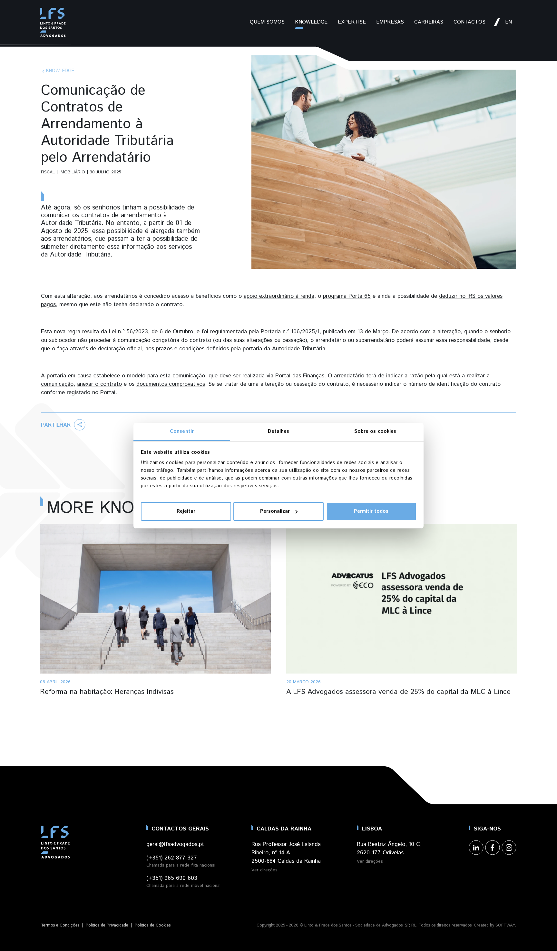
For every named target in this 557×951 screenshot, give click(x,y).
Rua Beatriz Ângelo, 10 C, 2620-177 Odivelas (389, 848)
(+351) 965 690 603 (171, 878)
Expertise (352, 22)
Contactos (469, 22)
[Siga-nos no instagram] (509, 847)
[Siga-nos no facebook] (492, 847)
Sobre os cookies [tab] (375, 431)
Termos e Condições (60, 925)
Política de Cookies (153, 925)
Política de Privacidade (107, 925)
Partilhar (57, 425)
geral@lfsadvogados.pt (175, 844)
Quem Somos (267, 22)
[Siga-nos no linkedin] (476, 847)
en (508, 22)
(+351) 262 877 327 (171, 858)
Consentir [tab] (182, 431)
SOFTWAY (505, 925)
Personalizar (275, 511)
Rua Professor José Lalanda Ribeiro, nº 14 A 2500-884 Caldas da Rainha (286, 852)
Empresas (390, 22)
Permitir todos (371, 511)
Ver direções (264, 870)
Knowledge (311, 22)
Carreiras (428, 22)
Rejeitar (186, 511)
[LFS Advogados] (53, 22)
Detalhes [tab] (278, 431)
